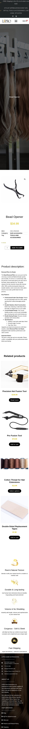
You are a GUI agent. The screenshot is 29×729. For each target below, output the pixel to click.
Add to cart (17, 248)
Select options (15, 491)
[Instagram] (13, 16)
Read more (15, 400)
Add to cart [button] (14, 444)
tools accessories (16, 233)
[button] (16, 21)
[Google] (16, 16)
